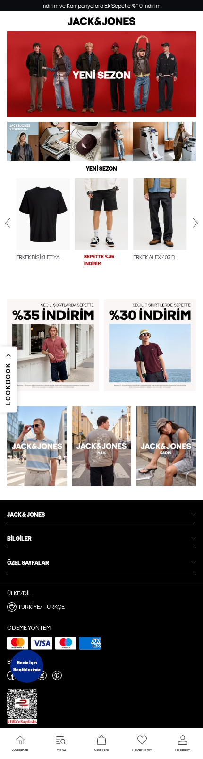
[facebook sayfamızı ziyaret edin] (12, 678)
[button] (43, 214)
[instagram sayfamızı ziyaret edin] (42, 678)
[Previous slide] (7, 223)
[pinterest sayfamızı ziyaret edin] (57, 678)
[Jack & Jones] (101, 23)
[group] (43, 232)
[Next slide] (195, 223)
